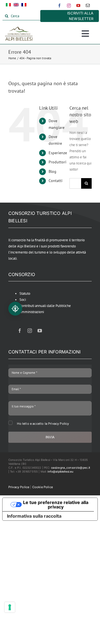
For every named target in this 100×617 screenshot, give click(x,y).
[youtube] (78, 6)
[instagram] (69, 6)
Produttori (57, 161)
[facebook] (59, 6)
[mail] (88, 6)
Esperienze (58, 152)
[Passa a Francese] (24, 6)
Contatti (55, 180)
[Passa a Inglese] (16, 6)
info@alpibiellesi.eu (60, 471)
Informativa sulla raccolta (34, 516)
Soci (22, 299)
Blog (52, 171)
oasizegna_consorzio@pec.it (70, 467)
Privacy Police (18, 487)
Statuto (24, 293)
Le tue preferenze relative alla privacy (55, 505)
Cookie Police (42, 487)
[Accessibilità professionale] (15, 309)
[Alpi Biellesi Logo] (18, 28)
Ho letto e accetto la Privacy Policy (43, 424)
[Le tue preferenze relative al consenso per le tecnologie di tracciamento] (9, 607)
